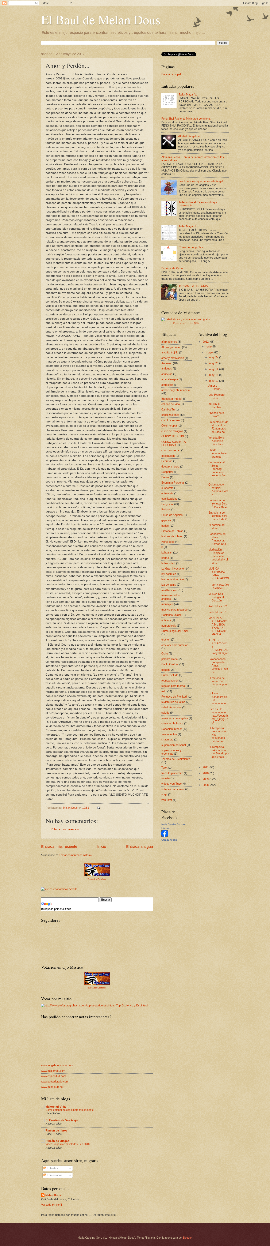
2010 (206, 773)
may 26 (214, 363)
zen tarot (166, 800)
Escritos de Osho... (173, 268)
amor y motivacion (172, 358)
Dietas (165, 477)
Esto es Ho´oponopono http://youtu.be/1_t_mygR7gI (218, 716)
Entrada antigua (139, 846)
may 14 (214, 369)
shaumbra (167, 739)
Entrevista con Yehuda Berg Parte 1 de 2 (217, 516)
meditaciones (169, 590)
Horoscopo (167, 541)
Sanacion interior (171, 729)
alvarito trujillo (169, 352)
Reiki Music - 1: (218, 612)
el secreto (167, 487)
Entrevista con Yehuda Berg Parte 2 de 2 (217, 503)
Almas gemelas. (171, 347)
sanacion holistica (172, 723)
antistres (166, 368)
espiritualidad (169, 498)
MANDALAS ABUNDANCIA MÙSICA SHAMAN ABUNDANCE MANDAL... (218, 626)
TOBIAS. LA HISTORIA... (194, 286)
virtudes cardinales (172, 789)
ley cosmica (168, 573)
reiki (163, 691)
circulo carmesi (170, 420)
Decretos (166, 461)
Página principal (171, 74)
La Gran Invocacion (173, 568)
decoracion (168, 455)
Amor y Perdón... (215, 387)
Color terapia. (169, 425)
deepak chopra (170, 466)
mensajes (167, 604)
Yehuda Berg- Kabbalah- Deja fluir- (216, 441)
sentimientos (169, 734)
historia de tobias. (172, 536)
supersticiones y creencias (171, 752)
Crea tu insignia (169, 839)
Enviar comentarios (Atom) (75, 855)
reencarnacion (169, 680)
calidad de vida (170, 404)
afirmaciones (169, 341)
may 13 (214, 374)
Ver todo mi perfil (51, 1204)
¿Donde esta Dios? (216, 414)
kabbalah (166, 552)
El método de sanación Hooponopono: (218, 682)
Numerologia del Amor (174, 631)
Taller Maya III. (188, 226)
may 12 (214, 380)
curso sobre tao (170, 450)
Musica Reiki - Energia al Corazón (217, 597)
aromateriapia (169, 379)
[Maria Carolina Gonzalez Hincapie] (164, 835)
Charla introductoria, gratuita (217, 453)
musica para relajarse (174, 609)
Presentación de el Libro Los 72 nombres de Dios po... (218, 426)
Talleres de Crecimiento (175, 759)
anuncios (166, 374)
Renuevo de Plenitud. (174, 696)
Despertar (167, 471)
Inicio (101, 846)
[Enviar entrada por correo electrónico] (98, 807)
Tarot (164, 767)
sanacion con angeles (174, 718)
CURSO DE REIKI (172, 436)
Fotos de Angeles (172, 515)
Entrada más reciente (59, 846)
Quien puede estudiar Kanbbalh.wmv (218, 489)
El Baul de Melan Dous (100, 19)
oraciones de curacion (174, 645)
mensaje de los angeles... (170, 597)
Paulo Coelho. (169, 664)
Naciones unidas (171, 614)
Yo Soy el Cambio (214, 405)
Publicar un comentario (65, 829)
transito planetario (172, 773)
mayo (209, 352)
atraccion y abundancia (175, 390)
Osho (164, 653)
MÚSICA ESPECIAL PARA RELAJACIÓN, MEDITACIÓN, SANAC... (218, 578)
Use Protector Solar (216, 396)
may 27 (214, 357)
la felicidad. (168, 563)
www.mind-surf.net (52, 1086)
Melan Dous (53, 1195)
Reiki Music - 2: (218, 606)
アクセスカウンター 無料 (186, 323)
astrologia (167, 384)
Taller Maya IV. (188, 94)
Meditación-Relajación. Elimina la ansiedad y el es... (218, 556)
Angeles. (166, 363)
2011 (206, 767)
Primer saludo (169, 675)
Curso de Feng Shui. (191, 247)
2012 (206, 341)
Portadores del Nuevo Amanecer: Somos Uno (217, 538)
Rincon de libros (56, 1130)
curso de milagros (172, 431)
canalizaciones (170, 414)
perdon (165, 669)
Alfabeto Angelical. (189, 136)
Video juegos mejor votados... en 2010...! (69, 1144)
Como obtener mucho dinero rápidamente (70, 1109)
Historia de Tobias (172, 531)
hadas (165, 525)
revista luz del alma (173, 701)
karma (165, 557)
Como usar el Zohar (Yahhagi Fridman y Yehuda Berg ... (217, 470)
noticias (166, 620)
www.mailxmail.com (53, 1070)
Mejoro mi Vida (56, 1106)
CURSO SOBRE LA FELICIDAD (173, 443)
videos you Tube (171, 783)
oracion (165, 639)
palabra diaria (169, 659)
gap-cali (166, 520)
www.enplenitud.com (53, 1076)
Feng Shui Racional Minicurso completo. (186, 118)
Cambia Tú (168, 409)
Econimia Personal (172, 482)
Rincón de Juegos (57, 1140)
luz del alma (168, 584)
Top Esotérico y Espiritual (132, 1005)
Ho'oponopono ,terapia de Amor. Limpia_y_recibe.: (218, 665)
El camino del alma (216, 526)
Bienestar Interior (171, 398)
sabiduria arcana (171, 707)
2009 (206, 779)
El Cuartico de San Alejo (62, 1120)
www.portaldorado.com (55, 1081)
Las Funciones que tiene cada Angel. (201, 181)
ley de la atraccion (172, 579)
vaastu (165, 778)
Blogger (187, 1237)
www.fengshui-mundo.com (57, 1065)
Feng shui (167, 504)
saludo (165, 712)
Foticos (165, 509)
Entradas (52, 1168)
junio (209, 346)
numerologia (168, 625)
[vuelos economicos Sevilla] (59, 889)
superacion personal (173, 745)
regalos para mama (173, 685)
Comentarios (54, 1175)
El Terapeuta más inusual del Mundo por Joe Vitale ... (218, 751)
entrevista (167, 493)
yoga (164, 794)
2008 (206, 785)
